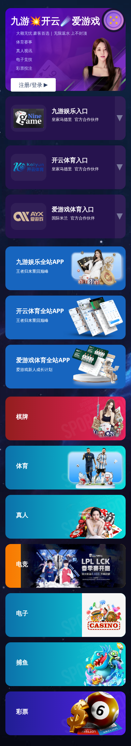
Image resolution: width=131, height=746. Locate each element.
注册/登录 (33, 85)
